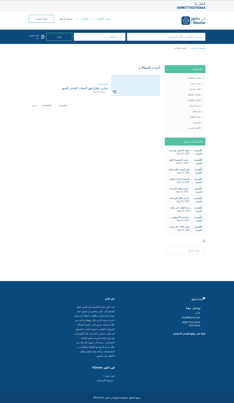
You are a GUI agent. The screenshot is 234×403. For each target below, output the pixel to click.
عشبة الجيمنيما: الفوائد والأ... (178, 159)
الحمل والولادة (194, 100)
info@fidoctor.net (191, 317)
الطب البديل (195, 89)
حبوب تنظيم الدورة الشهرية (178, 188)
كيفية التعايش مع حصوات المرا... (178, 150)
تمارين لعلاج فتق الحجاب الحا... (178, 198)
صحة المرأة (195, 105)
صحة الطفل (195, 116)
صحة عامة (196, 83)
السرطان (196, 111)
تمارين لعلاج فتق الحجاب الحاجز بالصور (84, 88)
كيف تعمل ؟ (109, 376)
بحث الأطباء (103, 19)
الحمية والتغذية (194, 77)
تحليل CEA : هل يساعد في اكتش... (179, 226)
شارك (34, 105)
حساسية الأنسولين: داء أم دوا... (178, 217)
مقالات (85, 19)
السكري (197, 122)
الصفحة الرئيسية (198, 48)
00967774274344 (191, 7)
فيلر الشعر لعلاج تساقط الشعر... (178, 169)
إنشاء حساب (41, 18)
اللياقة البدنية (102, 84)
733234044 (194, 325)
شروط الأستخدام (105, 380)
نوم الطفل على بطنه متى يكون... (179, 207)
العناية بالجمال (194, 94)
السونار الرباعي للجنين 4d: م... (178, 179)
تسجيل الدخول (66, 18)
